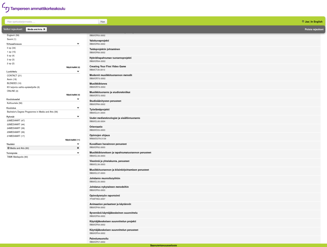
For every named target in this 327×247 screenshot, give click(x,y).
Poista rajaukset (314, 29)
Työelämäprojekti (100, 109)
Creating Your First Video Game (108, 66)
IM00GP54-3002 (97, 233)
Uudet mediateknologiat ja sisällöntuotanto (115, 118)
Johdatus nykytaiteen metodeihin (109, 186)
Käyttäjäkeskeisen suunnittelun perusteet (114, 229)
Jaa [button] (307, 21)
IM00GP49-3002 (97, 207)
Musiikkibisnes (98, 83)
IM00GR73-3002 (97, 78)
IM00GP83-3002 (97, 35)
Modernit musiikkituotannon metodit (111, 75)
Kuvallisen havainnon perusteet (108, 144)
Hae (102, 21)
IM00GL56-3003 (97, 164)
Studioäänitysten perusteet (105, 100)
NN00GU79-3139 (98, 138)
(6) (73, 67)
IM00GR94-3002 (97, 61)
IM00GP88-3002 (97, 52)
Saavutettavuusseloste (163, 245)
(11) (72, 139)
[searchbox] (51, 21)
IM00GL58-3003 (97, 155)
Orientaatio (96, 126)
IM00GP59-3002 (97, 224)
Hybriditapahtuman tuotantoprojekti (110, 57)
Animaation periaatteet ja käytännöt (110, 204)
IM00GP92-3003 (97, 147)
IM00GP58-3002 (97, 216)
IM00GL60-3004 (97, 121)
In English (317, 21)
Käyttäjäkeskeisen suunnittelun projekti (113, 221)
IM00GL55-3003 (97, 181)
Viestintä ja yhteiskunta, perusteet (109, 161)
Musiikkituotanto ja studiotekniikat (110, 92)
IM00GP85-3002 (97, 43)
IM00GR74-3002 (97, 86)
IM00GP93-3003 (97, 190)
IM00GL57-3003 (97, 173)
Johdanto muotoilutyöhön (105, 178)
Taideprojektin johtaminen (105, 49)
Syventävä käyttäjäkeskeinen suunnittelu (114, 212)
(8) (73, 94)
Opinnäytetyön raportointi (105, 195)
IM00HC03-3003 (97, 130)
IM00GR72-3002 (97, 95)
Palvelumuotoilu (99, 238)
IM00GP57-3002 (97, 241)
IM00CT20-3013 (97, 69)
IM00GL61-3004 (97, 112)
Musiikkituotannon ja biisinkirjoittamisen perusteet (119, 169)
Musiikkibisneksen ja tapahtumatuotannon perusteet (120, 152)
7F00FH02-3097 (97, 198)
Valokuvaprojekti (99, 40)
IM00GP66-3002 (97, 104)
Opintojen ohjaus (100, 135)
